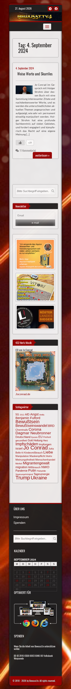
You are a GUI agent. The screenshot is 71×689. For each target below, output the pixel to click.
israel (19, 448)
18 (29, 580)
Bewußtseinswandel (31, 426)
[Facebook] (56, 8)
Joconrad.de (22, 394)
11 (29, 576)
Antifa (41, 415)
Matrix (49, 456)
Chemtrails (21, 429)
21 (47, 580)
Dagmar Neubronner (33, 433)
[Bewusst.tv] (34, 16)
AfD (27, 414)
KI (22, 452)
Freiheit (47, 437)
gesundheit (21, 440)
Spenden (19, 522)
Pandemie (21, 470)
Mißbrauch (34, 467)
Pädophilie (41, 471)
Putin (32, 470)
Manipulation (22, 456)
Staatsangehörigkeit (24, 474)
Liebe (48, 452)
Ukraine (39, 477)
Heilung (37, 440)
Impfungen (45, 444)
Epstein (34, 437)
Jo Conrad (35, 448)
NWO (45, 467)
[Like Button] (20, 142)
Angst (34, 414)
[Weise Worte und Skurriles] (26, 89)
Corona (35, 429)
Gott (30, 440)
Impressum (21, 517)
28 (47, 585)
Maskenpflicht (37, 456)
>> (42, 155)
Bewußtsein (27, 421)
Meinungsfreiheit (25, 459)
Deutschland (22, 437)
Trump (22, 477)
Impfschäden (26, 444)
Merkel (18, 463)
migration (21, 467)
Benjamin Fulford (27, 418)
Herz (45, 440)
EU (40, 436)
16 (16, 580)
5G (17, 414)
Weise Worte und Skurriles (34, 73)
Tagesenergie (42, 474)
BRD (51, 426)
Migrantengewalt (36, 463)
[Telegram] (50, 8)
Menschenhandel (45, 459)
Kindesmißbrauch (33, 452)
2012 (22, 415)
